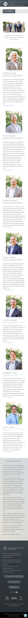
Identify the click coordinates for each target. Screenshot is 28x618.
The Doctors (9, 11)
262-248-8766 (9, 561)
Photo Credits (22, 603)
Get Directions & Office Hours (14, 576)
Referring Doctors (14, 582)
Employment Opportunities (14, 605)
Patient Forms (14, 587)
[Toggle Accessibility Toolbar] (25, 615)
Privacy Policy (6, 603)
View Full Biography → (8, 105)
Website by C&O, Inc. (16, 615)
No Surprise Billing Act (14, 603)
